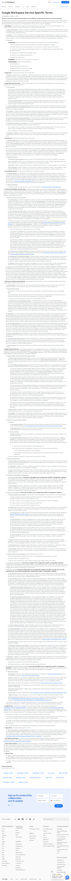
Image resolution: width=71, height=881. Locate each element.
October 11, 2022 (8, 773)
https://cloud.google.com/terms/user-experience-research (17, 741)
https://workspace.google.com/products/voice (51, 683)
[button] (66, 877)
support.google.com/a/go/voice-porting (19, 514)
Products (11, 6)
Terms (17, 879)
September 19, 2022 (38, 773)
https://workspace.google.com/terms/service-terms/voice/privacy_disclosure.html (43, 426)
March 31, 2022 (63, 773)
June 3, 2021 (48, 777)
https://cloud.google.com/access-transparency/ (55, 252)
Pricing (27, 6)
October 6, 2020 (23, 782)
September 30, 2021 (35, 777)
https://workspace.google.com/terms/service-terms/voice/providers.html (28, 698)
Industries (17, 6)
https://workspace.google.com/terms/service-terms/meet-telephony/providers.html (32, 700)
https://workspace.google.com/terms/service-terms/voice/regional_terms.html (48, 692)
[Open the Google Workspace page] (8, 2)
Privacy (11, 879)
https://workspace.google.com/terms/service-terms (22, 254)
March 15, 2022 (7, 777)
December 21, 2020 (8, 782)
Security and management (19, 827)
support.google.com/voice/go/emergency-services (54, 639)
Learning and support (62, 826)
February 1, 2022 (20, 777)
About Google (24, 879)
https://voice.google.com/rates (54, 674)
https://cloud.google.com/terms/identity (23, 181)
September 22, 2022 (22, 773)
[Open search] (49, 2)
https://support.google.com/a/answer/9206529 (14, 707)
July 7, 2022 (51, 773)
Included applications (7, 826)
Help (40, 879)
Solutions (4, 6)
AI (22, 6)
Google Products (33, 879)
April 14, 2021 (60, 777)
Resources (33, 6)
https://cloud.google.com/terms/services (51, 187)
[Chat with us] (66, 877)
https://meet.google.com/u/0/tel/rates (30, 675)
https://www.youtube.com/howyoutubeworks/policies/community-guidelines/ (23, 736)
